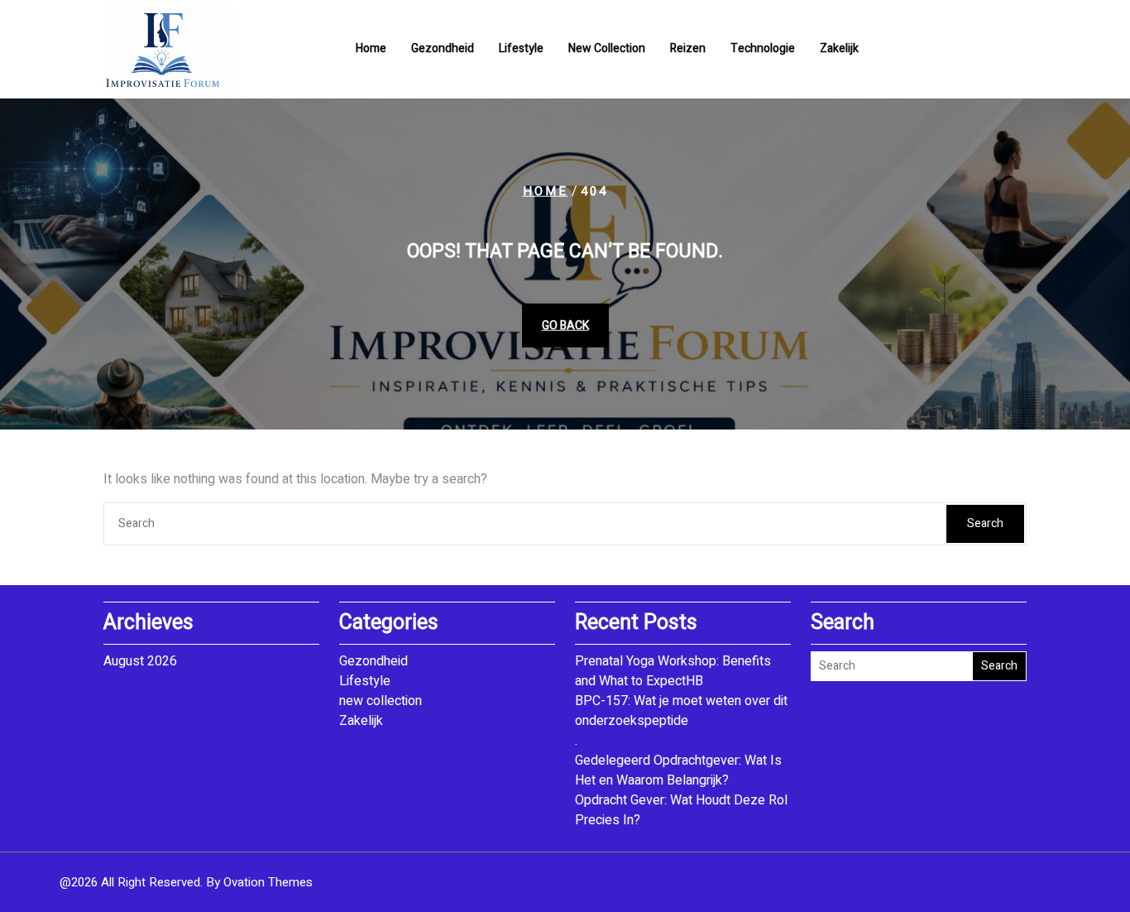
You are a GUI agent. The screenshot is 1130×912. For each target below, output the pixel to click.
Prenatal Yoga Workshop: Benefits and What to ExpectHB (673, 671)
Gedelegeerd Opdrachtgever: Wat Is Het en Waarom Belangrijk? (678, 770)
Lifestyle (521, 48)
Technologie (762, 48)
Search (985, 523)
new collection (606, 48)
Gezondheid (442, 48)
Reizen (688, 48)
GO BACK (565, 325)
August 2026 (140, 661)
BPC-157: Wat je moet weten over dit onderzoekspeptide (681, 711)
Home (371, 48)
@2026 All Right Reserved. (186, 882)
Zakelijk (839, 48)
